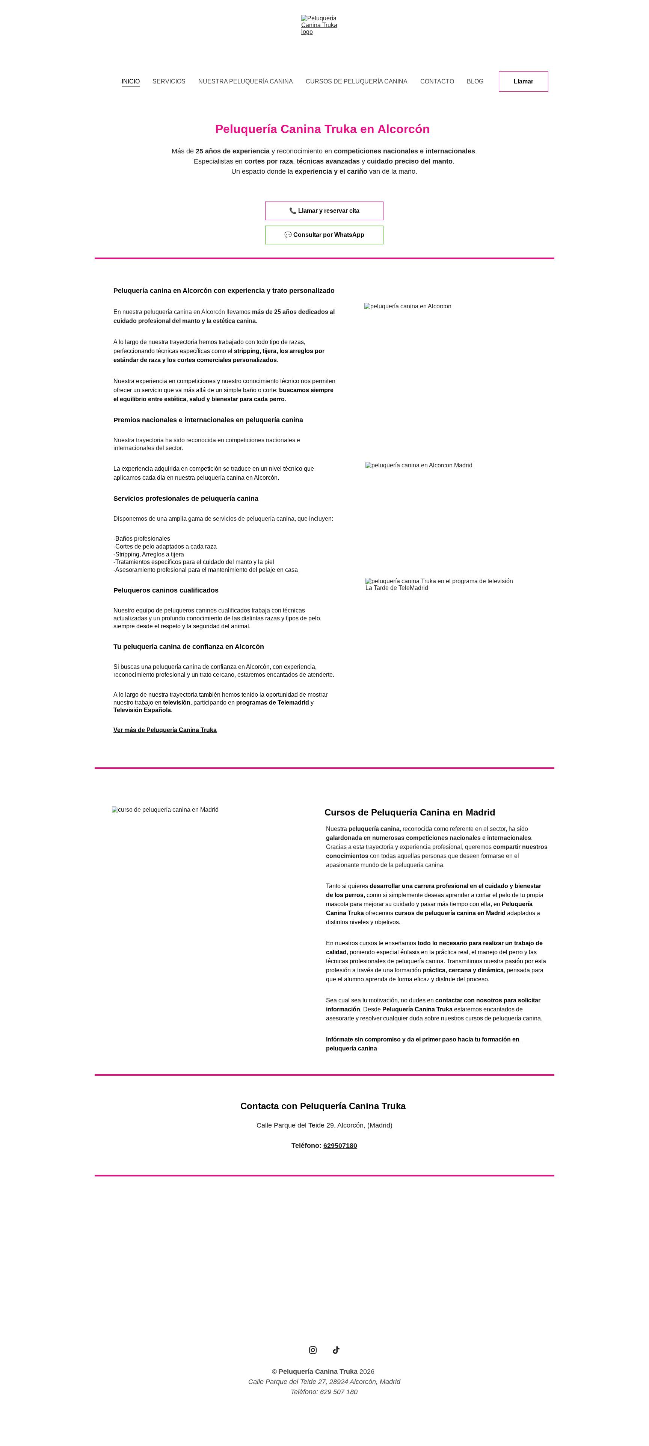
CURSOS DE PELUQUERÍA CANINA (357, 81)
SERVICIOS (169, 81)
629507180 (340, 1145)
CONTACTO (437, 81)
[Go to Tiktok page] (336, 1350)
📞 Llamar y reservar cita (324, 211)
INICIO (131, 81)
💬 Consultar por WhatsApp (324, 235)
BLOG (475, 81)
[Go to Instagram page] (313, 1350)
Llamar (523, 81)
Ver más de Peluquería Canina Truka (165, 730)
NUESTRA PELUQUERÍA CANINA (245, 81)
